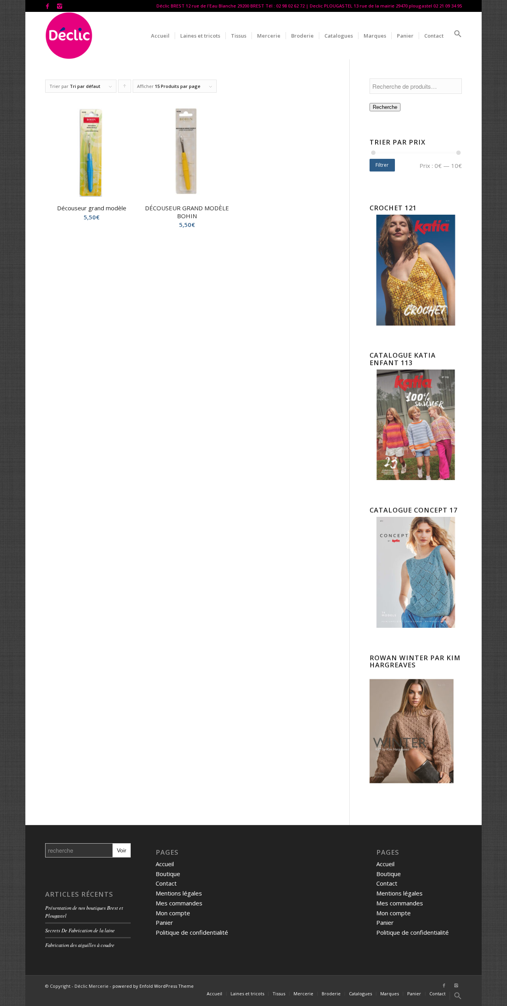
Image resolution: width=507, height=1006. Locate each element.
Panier (164, 922)
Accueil (165, 864)
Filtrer (382, 165)
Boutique (168, 874)
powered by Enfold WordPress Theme (153, 986)
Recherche (385, 107)
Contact (166, 883)
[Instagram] (59, 6)
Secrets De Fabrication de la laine (80, 930)
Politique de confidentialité (192, 932)
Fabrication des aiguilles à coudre (79, 944)
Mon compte (173, 913)
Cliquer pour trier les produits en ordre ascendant (124, 88)
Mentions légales (179, 893)
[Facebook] (47, 6)
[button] (455, 35)
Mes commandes (179, 903)
